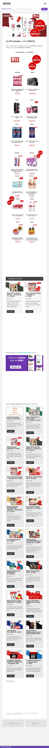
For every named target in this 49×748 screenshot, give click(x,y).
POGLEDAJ (10, 311)
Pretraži (44, 9)
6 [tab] (26, 317)
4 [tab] (24, 317)
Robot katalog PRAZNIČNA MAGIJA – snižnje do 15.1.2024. (34, 541)
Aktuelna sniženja (18, 713)
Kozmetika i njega (34, 713)
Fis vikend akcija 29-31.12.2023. (14, 540)
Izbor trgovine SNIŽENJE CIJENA (13, 447)
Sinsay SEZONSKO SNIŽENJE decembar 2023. (33, 602)
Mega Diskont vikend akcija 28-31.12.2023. (14, 601)
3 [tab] (23, 317)
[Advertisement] (24, 260)
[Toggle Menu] (45, 3)
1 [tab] (21, 317)
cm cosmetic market (27, 713)
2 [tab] (22, 317)
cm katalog (13, 714)
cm (29, 45)
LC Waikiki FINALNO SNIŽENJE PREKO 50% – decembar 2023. (14, 662)
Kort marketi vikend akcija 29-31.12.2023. (33, 507)
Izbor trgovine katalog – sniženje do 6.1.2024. (14, 294)
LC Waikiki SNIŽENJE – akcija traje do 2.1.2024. (33, 662)
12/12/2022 (8, 713)
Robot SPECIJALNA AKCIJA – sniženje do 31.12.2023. (33, 448)
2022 (14, 713)
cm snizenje (19, 714)
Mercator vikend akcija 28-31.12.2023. (33, 294)
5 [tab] (25, 317)
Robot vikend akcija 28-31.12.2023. (33, 571)
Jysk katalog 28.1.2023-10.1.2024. (14, 631)
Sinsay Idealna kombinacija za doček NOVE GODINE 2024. (33, 632)
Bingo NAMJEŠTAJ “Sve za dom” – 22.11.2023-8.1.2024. (33, 418)
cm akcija (8, 714)
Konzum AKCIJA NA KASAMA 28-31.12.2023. (13, 572)
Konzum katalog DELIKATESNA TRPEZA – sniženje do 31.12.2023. (14, 509)
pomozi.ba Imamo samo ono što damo (13, 418)
